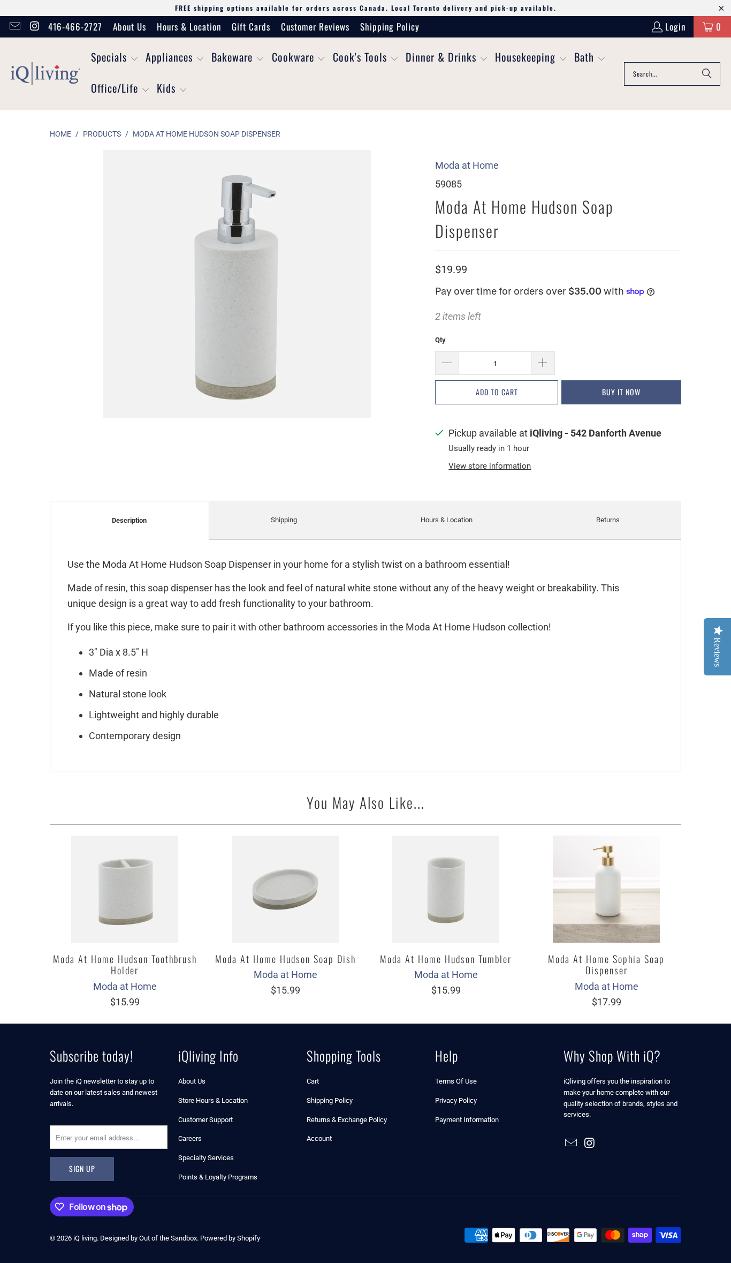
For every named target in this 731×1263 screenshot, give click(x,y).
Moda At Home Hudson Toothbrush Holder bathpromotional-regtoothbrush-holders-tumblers (125, 889)
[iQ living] (45, 74)
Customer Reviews (315, 26)
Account (319, 1138)
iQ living (85, 1238)
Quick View (124, 912)
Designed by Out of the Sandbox (148, 1238)
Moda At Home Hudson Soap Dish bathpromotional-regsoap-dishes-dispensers (285, 889)
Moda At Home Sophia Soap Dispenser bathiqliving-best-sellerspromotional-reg (606, 889)
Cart (313, 1081)
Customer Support (205, 1120)
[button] (115, 58)
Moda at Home (467, 165)
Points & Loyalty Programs (217, 1177)
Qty (440, 340)
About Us (129, 26)
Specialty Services (206, 1158)
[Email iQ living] (14, 26)
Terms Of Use (456, 1081)
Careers (190, 1138)
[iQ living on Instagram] (34, 26)
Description (129, 520)
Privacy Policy (456, 1100)
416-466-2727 (75, 26)
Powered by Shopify (230, 1238)
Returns (608, 520)
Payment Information (467, 1120)
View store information (489, 466)
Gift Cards (251, 26)
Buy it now (621, 391)
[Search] (707, 74)
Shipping (284, 520)
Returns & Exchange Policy (347, 1120)
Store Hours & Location (213, 1100)
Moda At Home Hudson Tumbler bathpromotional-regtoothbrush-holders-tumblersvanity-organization (446, 889)
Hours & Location (189, 26)
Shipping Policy (390, 26)
